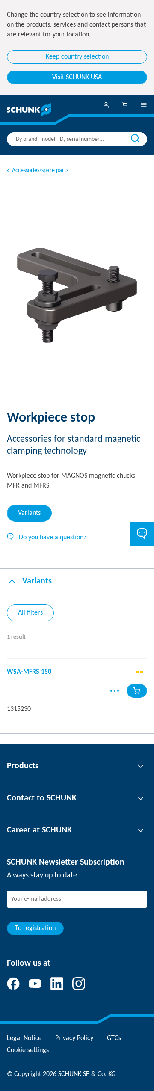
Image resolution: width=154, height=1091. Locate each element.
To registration (35, 928)
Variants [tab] (29, 513)
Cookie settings (28, 1050)
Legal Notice (24, 1038)
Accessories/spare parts (40, 170)
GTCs (114, 1038)
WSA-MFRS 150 (29, 672)
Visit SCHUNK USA (77, 77)
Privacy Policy (74, 1038)
